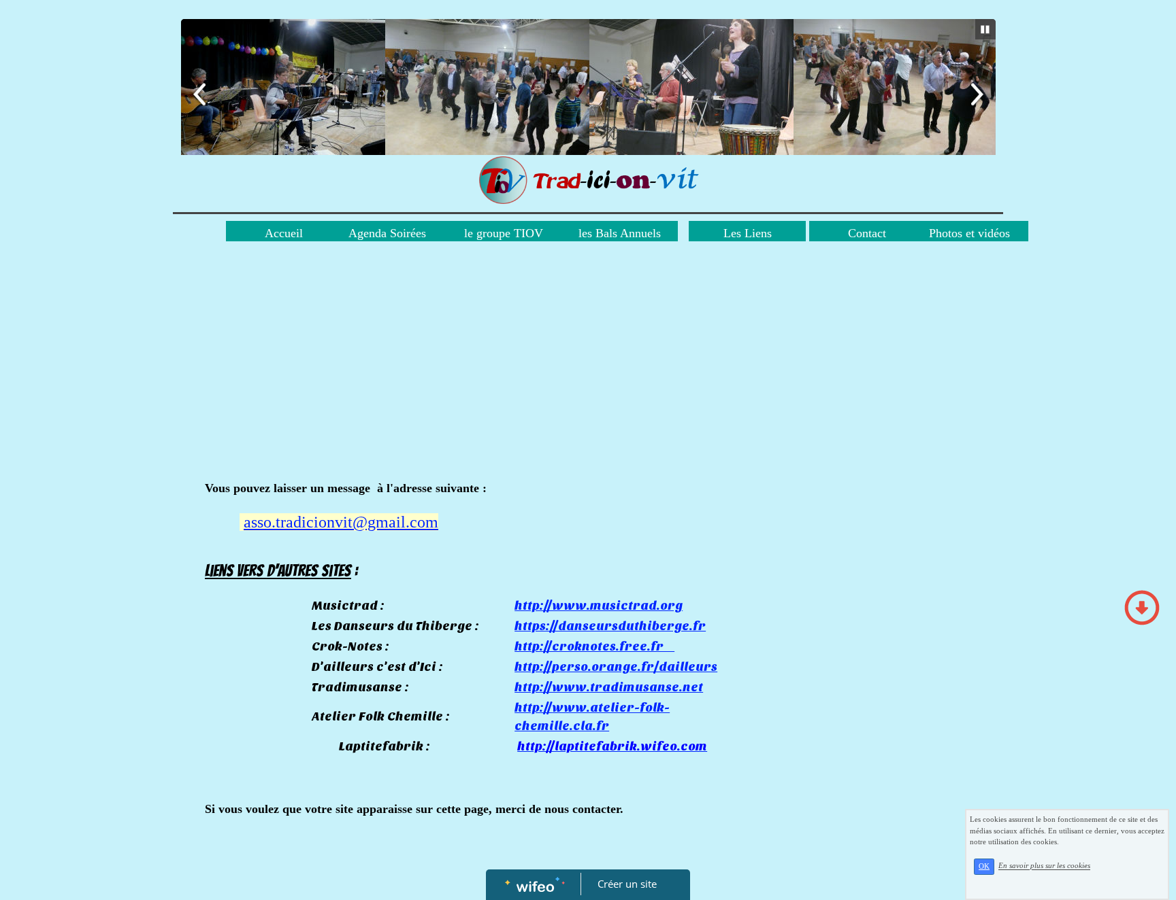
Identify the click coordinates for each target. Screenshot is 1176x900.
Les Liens (747, 233)
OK (984, 866)
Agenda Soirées (387, 233)
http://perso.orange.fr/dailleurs (615, 667)
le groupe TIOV (503, 233)
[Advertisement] (517, 377)
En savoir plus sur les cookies (1044, 866)
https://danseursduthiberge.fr (610, 626)
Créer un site (627, 883)
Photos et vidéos (969, 233)
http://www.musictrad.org (598, 606)
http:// (533, 708)
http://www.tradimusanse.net (608, 687)
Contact (867, 233)
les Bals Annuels (619, 233)
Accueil (284, 233)
